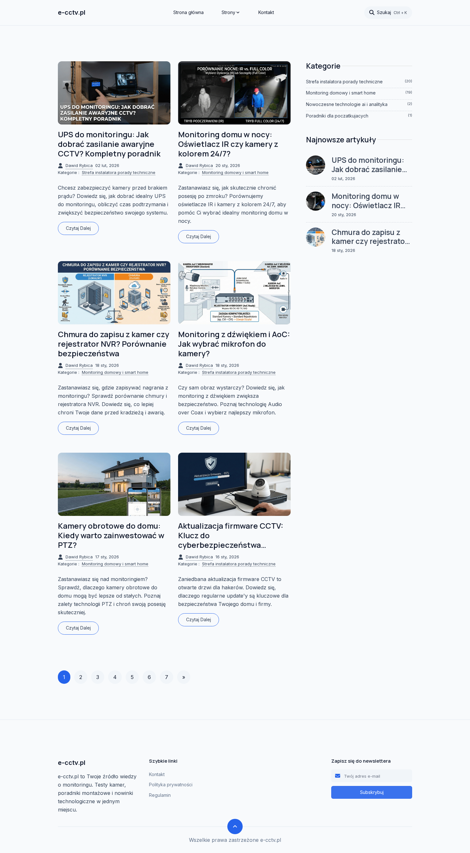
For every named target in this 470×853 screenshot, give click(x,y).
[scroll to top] (235, 826)
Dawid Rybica (79, 165)
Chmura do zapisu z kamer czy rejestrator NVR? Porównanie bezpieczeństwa (113, 343)
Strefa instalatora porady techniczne (118, 172)
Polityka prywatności (170, 784)
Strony (228, 12)
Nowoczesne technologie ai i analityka (359, 104)
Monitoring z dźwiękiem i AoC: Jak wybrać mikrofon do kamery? (234, 343)
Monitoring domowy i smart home (235, 172)
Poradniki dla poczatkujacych (359, 115)
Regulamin (160, 795)
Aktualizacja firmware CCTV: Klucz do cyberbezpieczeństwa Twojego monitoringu (230, 535)
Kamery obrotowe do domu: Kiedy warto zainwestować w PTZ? (111, 535)
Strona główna (188, 12)
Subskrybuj (372, 792)
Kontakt (266, 12)
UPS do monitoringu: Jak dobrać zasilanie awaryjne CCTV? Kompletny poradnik (109, 144)
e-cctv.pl (71, 12)
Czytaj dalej (78, 228)
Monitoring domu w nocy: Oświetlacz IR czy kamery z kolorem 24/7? (228, 144)
